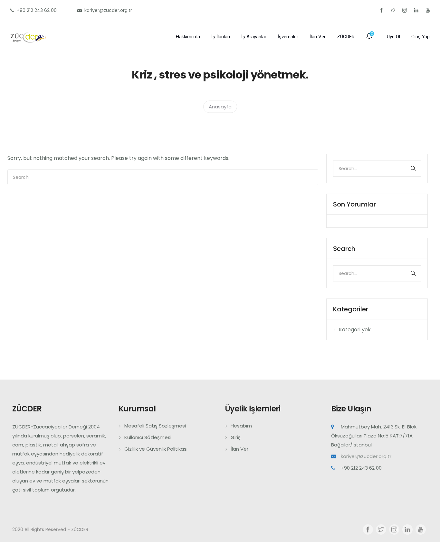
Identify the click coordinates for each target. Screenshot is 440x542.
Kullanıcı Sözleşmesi (147, 437)
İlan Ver (318, 37)
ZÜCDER (346, 37)
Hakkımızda (188, 37)
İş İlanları (220, 37)
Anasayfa (220, 106)
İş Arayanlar (253, 37)
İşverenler (288, 37)
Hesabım (241, 425)
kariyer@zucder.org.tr (366, 456)
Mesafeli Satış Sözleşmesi (155, 425)
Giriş (236, 437)
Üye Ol (393, 37)
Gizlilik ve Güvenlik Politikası (155, 449)
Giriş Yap (420, 37)
